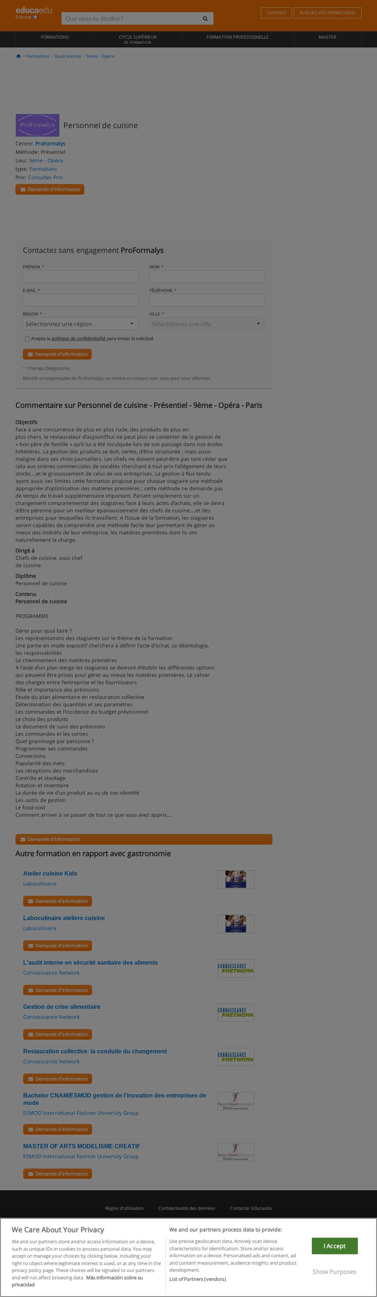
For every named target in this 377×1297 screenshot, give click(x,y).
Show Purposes (334, 1272)
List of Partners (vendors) (197, 1279)
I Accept (335, 1246)
